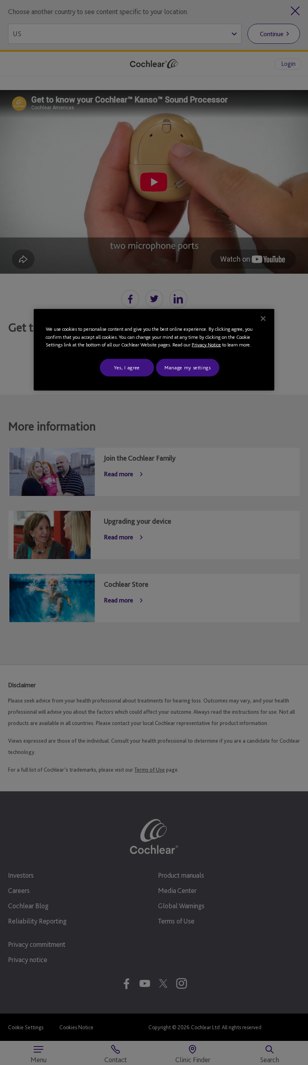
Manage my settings (187, 367)
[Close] (263, 319)
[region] (154, 350)
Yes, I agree (127, 367)
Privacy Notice (206, 345)
